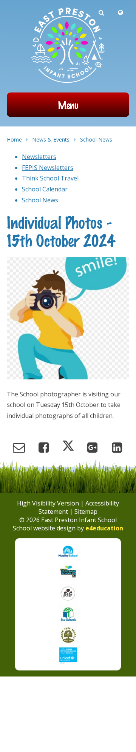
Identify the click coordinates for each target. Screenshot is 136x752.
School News (96, 139)
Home (14, 139)
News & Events (51, 139)
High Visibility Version (48, 503)
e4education (104, 528)
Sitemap (85, 511)
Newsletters (39, 157)
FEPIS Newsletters (47, 167)
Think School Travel (50, 178)
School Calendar (45, 189)
